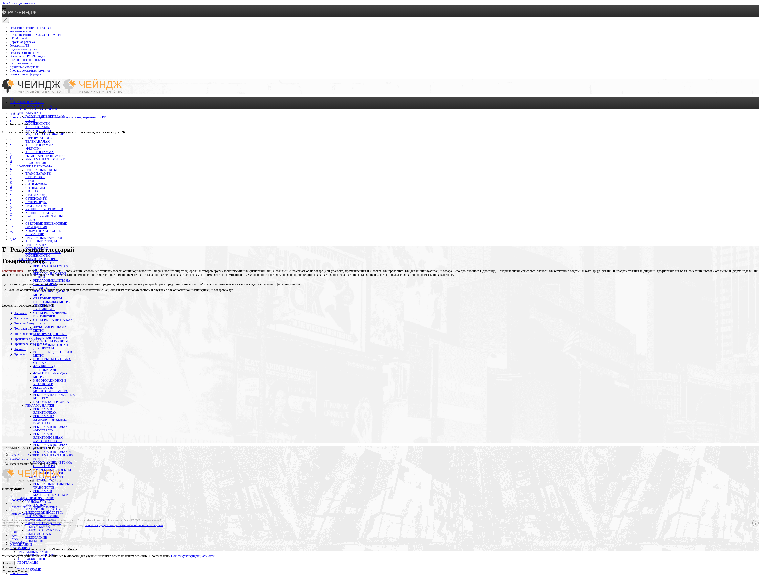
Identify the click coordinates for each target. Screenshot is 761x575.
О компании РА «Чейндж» (27, 56)
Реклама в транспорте (24, 52)
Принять (8, 563)
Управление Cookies (15, 571)
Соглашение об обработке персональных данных (139, 525)
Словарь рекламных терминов (30, 70)
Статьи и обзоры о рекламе (28, 59)
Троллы (19, 354)
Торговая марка (24, 328)
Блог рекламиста (21, 63)
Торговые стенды (26, 333)
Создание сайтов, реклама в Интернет (35, 34)
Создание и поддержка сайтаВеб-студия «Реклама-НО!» (727, 549)
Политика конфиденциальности (100, 525)
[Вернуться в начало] (19, 14)
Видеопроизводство (23, 49)
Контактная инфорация (25, 74)
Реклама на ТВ (20, 45)
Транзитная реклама (28, 339)
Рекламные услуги (22, 31)
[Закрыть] (5, 20)
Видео (14, 535)
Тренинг (20, 349)
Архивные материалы (24, 67)
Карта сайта (18, 542)
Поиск (14, 539)
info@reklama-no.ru (21, 459)
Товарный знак (24, 323)
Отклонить (9, 567)
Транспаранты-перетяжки (31, 344)
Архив (14, 531)
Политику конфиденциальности (193, 556)
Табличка (20, 313)
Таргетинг (21, 318)
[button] (380, 7)
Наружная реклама (22, 42)
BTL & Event (18, 38)
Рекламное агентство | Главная (30, 27)
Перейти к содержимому (18, 3)
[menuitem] (11, 98)
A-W (13, 239)
